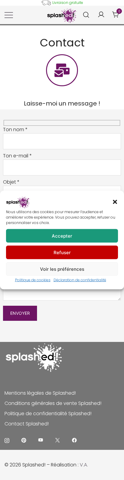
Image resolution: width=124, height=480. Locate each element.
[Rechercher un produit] (86, 15)
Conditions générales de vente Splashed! (53, 403)
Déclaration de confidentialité (80, 280)
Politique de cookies (33, 280)
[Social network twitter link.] (57, 440)
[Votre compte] (101, 15)
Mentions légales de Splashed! (40, 393)
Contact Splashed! (27, 423)
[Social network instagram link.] (7, 440)
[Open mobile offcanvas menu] (9, 15)
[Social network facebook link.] (74, 440)
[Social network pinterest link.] (23, 440)
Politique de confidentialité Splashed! (48, 413)
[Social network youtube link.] (40, 440)
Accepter (62, 235)
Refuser (62, 252)
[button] (115, 202)
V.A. (84, 464)
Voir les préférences (62, 269)
